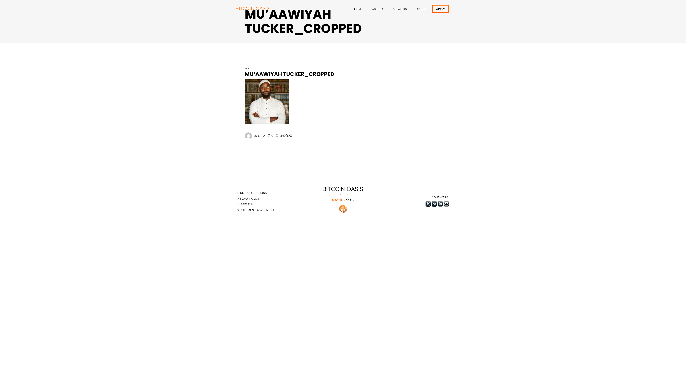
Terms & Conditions (252, 193)
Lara (261, 135)
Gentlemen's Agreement (255, 210)
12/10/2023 (286, 135)
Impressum (245, 204)
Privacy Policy (248, 198)
